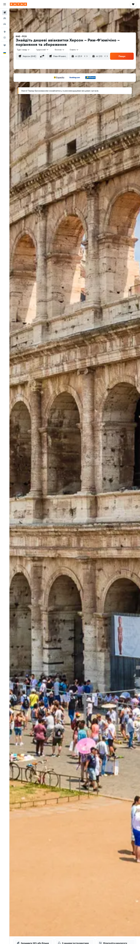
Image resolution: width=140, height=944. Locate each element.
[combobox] (60, 49)
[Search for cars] (4, 24)
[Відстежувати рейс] (4, 37)
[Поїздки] (4, 45)
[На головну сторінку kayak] (18, 4)
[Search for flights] (4, 12)
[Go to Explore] (4, 32)
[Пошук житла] (4, 18)
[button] (5, 4)
